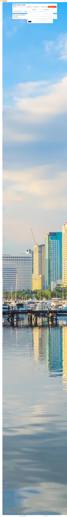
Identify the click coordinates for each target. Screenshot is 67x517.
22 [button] (44, 18)
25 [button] (49, 18)
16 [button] (46, 16)
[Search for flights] (1, 3)
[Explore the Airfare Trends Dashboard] (1, 11)
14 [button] (37, 16)
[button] (1, 1)
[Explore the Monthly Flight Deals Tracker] (1, 12)
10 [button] (30, 16)
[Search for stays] (1, 4)
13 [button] (35, 16)
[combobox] (20, 6)
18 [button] (32, 18)
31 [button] (30, 21)
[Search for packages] (1, 7)
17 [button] (30, 18)
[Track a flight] (1, 15)
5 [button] (51, 13)
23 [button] (46, 18)
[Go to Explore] (1, 14)
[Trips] (1, 17)
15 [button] (44, 16)
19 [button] (51, 16)
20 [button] (35, 18)
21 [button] (37, 18)
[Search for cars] (1, 6)
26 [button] (51, 18)
